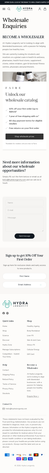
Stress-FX (31, 345)
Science (6, 335)
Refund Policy (8, 379)
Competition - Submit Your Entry (11, 355)
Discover (6, 340)
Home (5, 326)
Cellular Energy (33, 349)
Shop (5, 331)
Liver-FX (30, 335)
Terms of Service (9, 384)
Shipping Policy (9, 374)
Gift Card (30, 354)
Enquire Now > (33, 396)
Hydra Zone (7, 345)
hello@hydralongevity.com (14, 179)
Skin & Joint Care (33, 340)
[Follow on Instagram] (7, 313)
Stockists (6, 393)
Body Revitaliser (33, 331)
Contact (6, 370)
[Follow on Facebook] (4, 313)
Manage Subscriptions (11, 349)
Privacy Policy (8, 389)
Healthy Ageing (33, 326)
